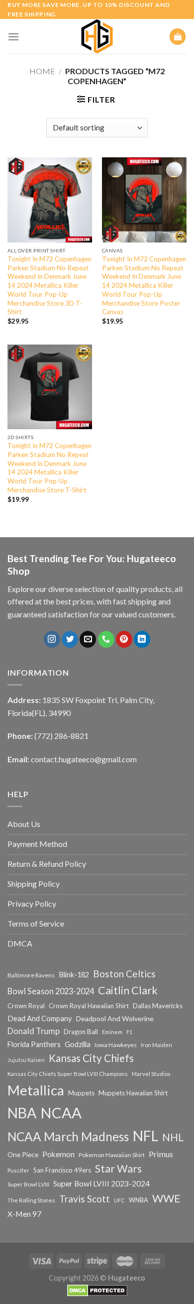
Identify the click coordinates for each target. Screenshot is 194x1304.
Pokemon (58, 1154)
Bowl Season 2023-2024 (50, 991)
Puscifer (18, 1170)
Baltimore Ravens (31, 975)
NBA (21, 1112)
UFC (119, 1200)
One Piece (22, 1154)
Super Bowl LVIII (28, 1184)
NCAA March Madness (68, 1136)
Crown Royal (26, 1006)
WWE (166, 1198)
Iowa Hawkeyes (116, 1045)
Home (42, 71)
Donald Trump (33, 1031)
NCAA (61, 1112)
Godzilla (78, 1044)
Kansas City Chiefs (91, 1058)
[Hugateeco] (97, 36)
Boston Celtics (124, 973)
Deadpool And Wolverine (115, 1018)
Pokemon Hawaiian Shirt (112, 1155)
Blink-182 (74, 974)
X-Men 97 (24, 1213)
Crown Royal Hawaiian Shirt (89, 1006)
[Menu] (13, 36)
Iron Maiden (156, 1045)
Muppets (81, 1093)
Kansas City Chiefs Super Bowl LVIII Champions (67, 1073)
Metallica (35, 1090)
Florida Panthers (34, 1044)
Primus (161, 1154)
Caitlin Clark (128, 990)
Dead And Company (39, 1018)
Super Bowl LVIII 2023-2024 (101, 1183)
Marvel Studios (151, 1073)
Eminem (112, 1032)
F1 (129, 1032)
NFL (145, 1135)
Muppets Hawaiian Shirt (133, 1093)
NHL (173, 1137)
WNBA (138, 1200)
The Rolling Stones (31, 1200)
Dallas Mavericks (158, 1006)
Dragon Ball (81, 1032)
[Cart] (178, 36)
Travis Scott (84, 1198)
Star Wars (118, 1168)
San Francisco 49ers (62, 1170)
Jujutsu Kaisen (26, 1060)
